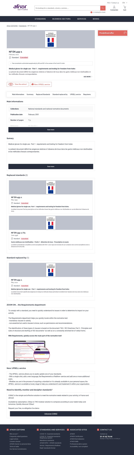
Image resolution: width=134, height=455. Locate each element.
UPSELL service (75, 94)
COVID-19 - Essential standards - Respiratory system (50, 437)
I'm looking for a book (99, 12)
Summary (30, 94)
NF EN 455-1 (16, 197)
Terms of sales (14, 446)
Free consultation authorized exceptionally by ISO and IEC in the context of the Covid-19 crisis (38, 63)
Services (81, 19)
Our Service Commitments (18, 449)
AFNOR (72, 434)
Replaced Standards (43, 94)
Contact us (115, 3)
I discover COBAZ (50, 414)
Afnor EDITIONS (12, 26)
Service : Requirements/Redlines (50, 445)
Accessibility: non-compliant (79, 446)
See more (87, 77)
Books (96, 19)
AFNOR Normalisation (77, 439)
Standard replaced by (60, 94)
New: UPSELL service (40, 84)
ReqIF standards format (47, 448)
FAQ (108, 3)
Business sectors (61, 19)
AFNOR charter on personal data (20, 444)
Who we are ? (14, 434)
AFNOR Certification (76, 436)
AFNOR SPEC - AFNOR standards (50, 443)
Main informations (18, 94)
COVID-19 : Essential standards (50, 434)
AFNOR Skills (74, 441)
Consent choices (15, 441)
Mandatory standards (47, 440)
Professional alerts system (78, 444)
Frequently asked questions (18, 436)
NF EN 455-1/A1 (18, 233)
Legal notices (14, 439)
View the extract (20, 84)
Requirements (88, 94)
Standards (40, 19)
